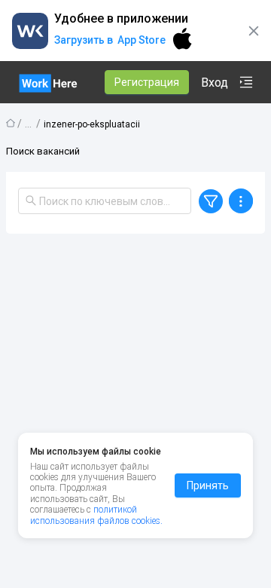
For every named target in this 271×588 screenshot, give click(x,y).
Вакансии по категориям (28, 122)
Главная (10, 123)
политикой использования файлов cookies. (96, 514)
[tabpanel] (135, 402)
